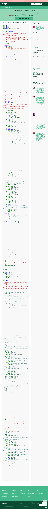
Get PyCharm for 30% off (24, 18)
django (37, 48)
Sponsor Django (38, 490)
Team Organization (5, 493)
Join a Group (14, 490)
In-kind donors (19, 503)
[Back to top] (46, 507)
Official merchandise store (39, 493)
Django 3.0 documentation (37, 45)
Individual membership (15, 496)
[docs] (4, 31)
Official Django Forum (36, 68)
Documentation (7, 7)
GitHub (29, 490)
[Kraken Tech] (34, 115)
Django (4, 4)
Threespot (33, 503)
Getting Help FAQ (22, 490)
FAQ (33, 55)
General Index (36, 39)
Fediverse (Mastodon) (31, 493)
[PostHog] (34, 133)
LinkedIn (29, 496)
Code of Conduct (4, 496)
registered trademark (25, 506)
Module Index (37, 59)
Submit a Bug (14, 493)
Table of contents (36, 37)
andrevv (39, 503)
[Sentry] (34, 88)
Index (34, 59)
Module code (36, 47)
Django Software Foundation (9, 506)
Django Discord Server (36, 64)
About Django (4, 490)
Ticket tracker (35, 72)
